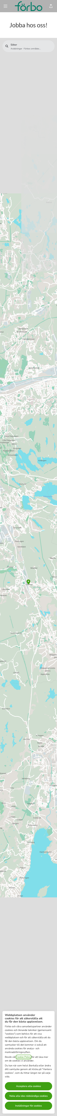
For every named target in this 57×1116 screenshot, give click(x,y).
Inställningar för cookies (28, 1105)
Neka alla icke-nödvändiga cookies (28, 1096)
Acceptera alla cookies (28, 1086)
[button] (51, 6)
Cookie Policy (23, 1057)
